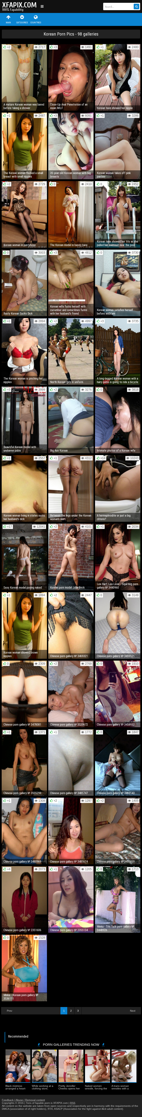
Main (8, 22)
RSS (72, 1102)
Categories (22, 22)
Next (132, 1010)
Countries (35, 22)
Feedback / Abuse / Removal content (23, 1099)
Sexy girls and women (20, 6)
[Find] (136, 6)
